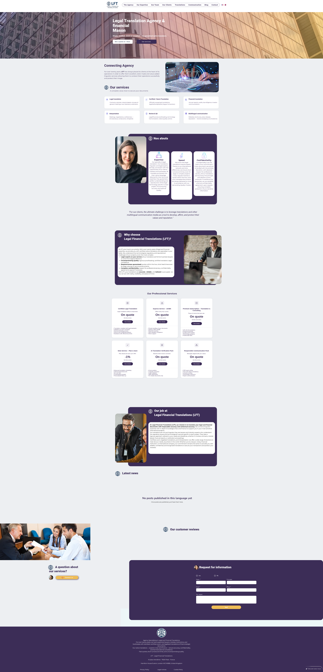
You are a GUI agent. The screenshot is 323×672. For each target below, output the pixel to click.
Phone (229, 587)
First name (229, 579)
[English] (224, 4)
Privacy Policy (144, 669)
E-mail (198, 587)
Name (198, 579)
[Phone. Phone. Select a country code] (229, 590)
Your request (199, 594)
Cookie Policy (178, 669)
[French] (221, 4)
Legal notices (161, 669)
